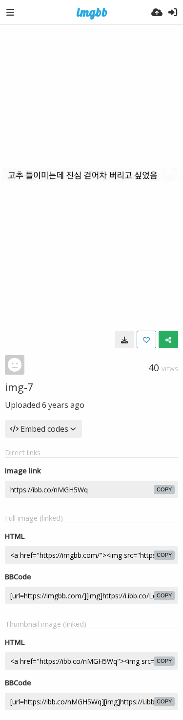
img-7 (19, 387)
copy (164, 489)
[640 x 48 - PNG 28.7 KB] (124, 339)
